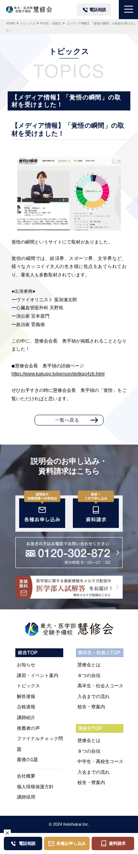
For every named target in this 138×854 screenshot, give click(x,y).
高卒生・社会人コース (100, 685)
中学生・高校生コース (100, 761)
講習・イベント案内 (37, 675)
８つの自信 (88, 675)
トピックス (28, 685)
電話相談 (97, 9)
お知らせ (26, 664)
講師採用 (26, 797)
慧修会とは (88, 664)
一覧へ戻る (67, 420)
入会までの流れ (93, 696)
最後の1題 (27, 759)
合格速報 (26, 707)
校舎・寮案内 (91, 707)
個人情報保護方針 (35, 786)
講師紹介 (26, 717)
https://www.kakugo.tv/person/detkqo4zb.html (58, 374)
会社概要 (26, 776)
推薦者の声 (28, 728)
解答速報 (26, 696)
